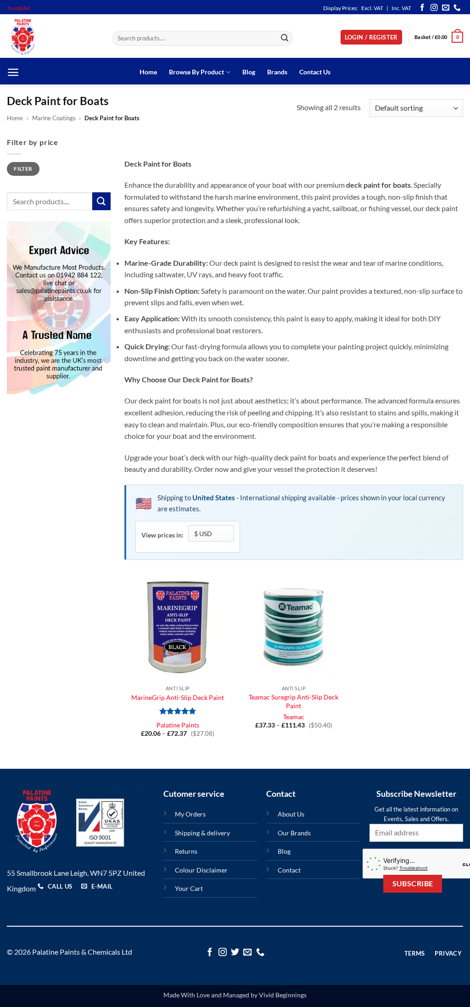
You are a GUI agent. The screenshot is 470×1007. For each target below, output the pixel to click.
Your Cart (189, 888)
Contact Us (314, 72)
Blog (248, 72)
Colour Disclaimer (201, 870)
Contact (289, 870)
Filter (23, 168)
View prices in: (162, 535)
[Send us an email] (445, 8)
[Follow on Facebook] (422, 8)
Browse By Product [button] (196, 72)
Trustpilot (18, 8)
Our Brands (294, 833)
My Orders (190, 814)
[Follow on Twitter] (235, 952)
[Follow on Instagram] (434, 8)
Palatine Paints (178, 725)
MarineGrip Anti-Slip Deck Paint (177, 697)
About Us (291, 814)
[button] (371, 37)
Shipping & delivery (202, 833)
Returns (186, 851)
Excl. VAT (372, 8)
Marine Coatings (54, 118)
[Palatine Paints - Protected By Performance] (53, 37)
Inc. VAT (401, 8)
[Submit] (284, 38)
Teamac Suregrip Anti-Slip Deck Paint (293, 701)
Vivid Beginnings (283, 995)
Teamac (293, 717)
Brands (277, 72)
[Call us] (457, 8)
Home (148, 72)
